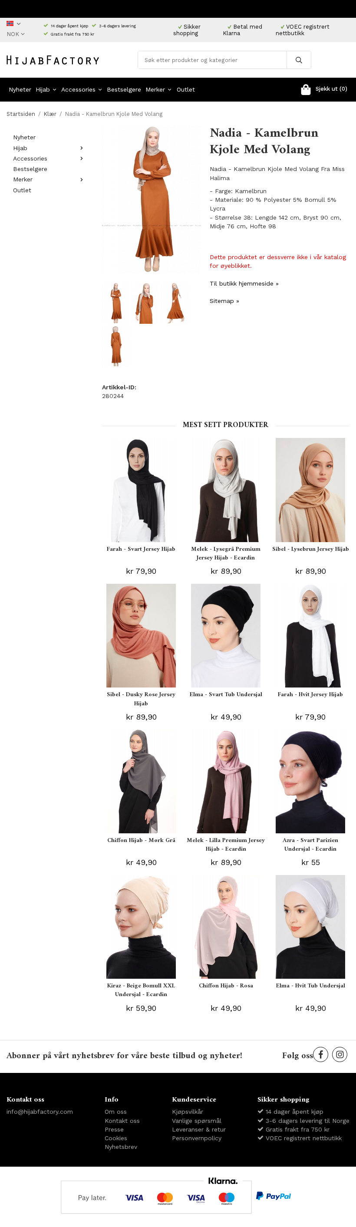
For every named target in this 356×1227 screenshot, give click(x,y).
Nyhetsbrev (121, 1146)
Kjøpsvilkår (187, 1111)
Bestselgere (124, 89)
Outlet (186, 89)
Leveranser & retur (199, 1129)
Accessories (78, 89)
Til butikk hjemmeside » (244, 283)
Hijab (43, 89)
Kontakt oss (122, 1120)
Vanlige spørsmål (196, 1120)
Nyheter (20, 89)
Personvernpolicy (196, 1138)
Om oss (116, 1111)
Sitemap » (224, 300)
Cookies (116, 1138)
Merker (155, 89)
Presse (114, 1129)
